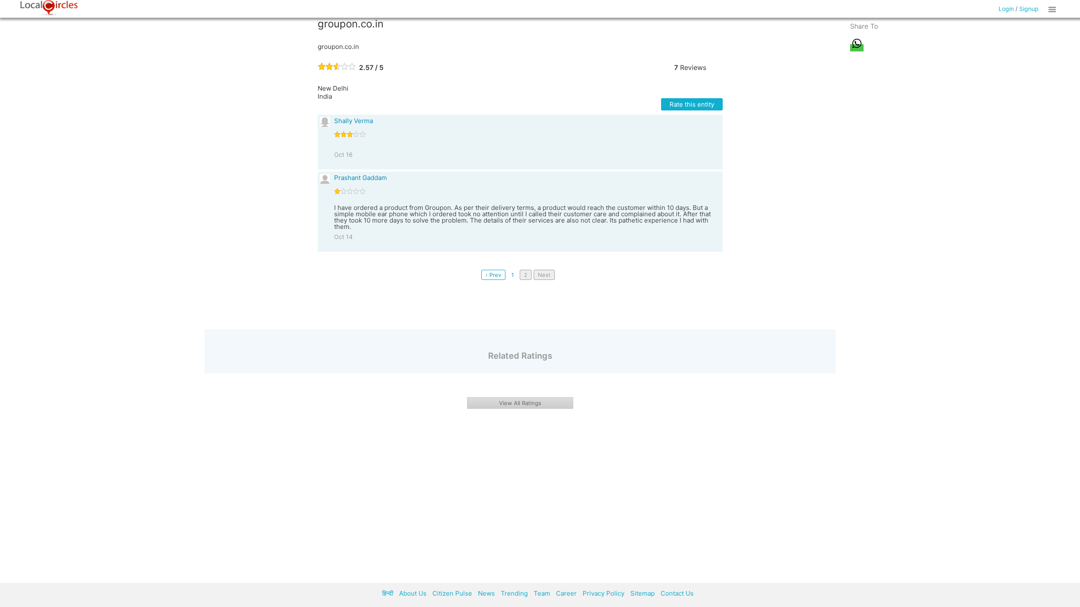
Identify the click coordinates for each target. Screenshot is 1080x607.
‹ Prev (493, 274)
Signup (1029, 8)
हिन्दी (387, 593)
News (486, 593)
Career (566, 593)
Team (542, 593)
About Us (413, 593)
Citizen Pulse (452, 593)
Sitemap (642, 593)
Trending (514, 593)
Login (1006, 8)
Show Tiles (1053, 8)
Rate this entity (692, 104)
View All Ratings (520, 403)
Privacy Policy (603, 593)
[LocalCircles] (49, 8)
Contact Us (677, 593)
